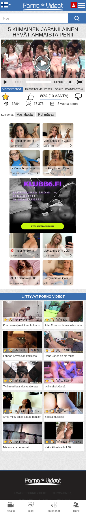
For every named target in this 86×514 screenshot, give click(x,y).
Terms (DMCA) (62, 493)
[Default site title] (43, 5)
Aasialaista (25, 114)
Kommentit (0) (74, 89)
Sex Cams (63, 499)
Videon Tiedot (11, 89)
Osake (59, 89)
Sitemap (44, 499)
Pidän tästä (31, 96)
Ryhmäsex (46, 114)
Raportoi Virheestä (38, 89)
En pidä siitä (77, 96)
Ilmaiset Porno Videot (30, 493)
